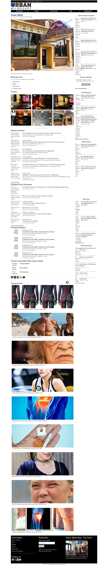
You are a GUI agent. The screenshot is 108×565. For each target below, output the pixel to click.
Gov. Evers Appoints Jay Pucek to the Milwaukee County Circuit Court (89, 203)
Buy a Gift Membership (81, 88)
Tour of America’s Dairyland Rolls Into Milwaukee (38, 151)
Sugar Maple (17, 14)
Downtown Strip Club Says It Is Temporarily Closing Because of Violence (89, 53)
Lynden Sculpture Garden (35, 197)
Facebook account (16, 88)
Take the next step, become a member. (48, 549)
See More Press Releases (17, 225)
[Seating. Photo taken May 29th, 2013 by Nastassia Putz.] (21, 118)
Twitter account (16, 86)
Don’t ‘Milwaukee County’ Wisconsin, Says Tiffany (87, 157)
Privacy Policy (15, 549)
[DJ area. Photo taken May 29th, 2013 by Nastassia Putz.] (42, 102)
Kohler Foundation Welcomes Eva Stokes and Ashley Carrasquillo (88, 235)
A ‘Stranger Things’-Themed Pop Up (34, 203)
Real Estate (19, 11)
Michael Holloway (33, 145)
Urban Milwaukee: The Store (79, 537)
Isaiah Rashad (83, 279)
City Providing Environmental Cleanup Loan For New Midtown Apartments (88, 66)
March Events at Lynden (30, 208)
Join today (44, 233)
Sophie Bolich (32, 136)
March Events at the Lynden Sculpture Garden (37, 196)
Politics (37, 11)
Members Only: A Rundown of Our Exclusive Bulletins (88, 18)
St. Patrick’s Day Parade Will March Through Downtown (40, 158)
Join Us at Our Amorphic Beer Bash (19, 1)
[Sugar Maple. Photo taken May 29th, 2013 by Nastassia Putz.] (63, 118)
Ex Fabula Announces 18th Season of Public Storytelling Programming (45, 187)
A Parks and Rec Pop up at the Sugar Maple (36, 214)
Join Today (86, 84)
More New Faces (79, 243)
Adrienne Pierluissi (25, 263)
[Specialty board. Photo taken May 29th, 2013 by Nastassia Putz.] (42, 118)
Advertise (14, 544)
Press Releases (86, 93)
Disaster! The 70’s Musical (86, 257)
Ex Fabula (32, 188)
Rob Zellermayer (24, 272)
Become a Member (86, 77)
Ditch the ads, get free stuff (45, 551)
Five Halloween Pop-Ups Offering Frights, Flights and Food (41, 133)
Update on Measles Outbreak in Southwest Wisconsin (88, 95)
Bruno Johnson (24, 267)
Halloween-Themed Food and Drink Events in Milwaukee (40, 175)
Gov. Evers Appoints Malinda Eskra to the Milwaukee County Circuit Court (89, 218)
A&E (71, 11)
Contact (13, 546)
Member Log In (39, 1)
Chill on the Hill (83, 273)
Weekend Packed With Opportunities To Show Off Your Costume (43, 142)
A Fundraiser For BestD (30, 221)
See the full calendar (80, 283)
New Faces (86, 199)
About (13, 542)
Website (14, 84)
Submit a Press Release (17, 551)
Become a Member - (31, 1)
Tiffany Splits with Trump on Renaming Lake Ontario (88, 30)
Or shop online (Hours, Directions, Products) (76, 558)
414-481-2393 (15, 81)
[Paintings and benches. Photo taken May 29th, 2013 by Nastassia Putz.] (63, 102)
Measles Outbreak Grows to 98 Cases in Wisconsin (88, 41)
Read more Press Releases (82, 139)
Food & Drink (53, 11)
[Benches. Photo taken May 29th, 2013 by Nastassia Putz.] (21, 102)
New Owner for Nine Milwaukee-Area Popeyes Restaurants (89, 145)
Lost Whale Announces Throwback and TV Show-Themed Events (43, 164)
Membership (88, 11)
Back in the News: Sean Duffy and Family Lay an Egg (88, 167)
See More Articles (15, 182)
